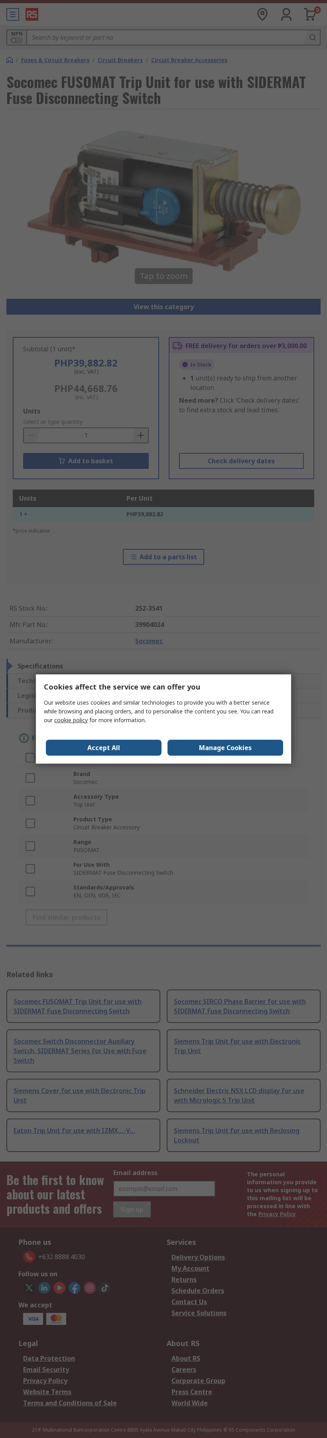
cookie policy (71, 720)
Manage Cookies (225, 747)
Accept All (103, 747)
